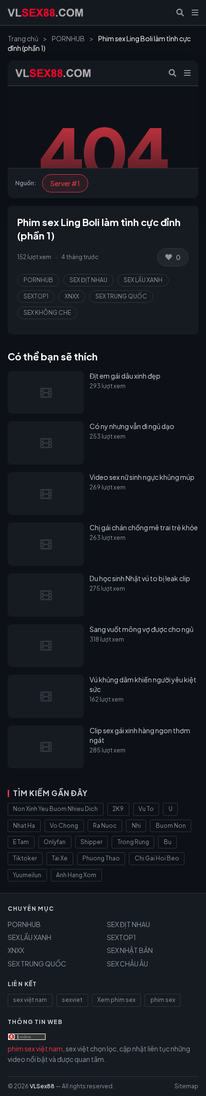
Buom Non (171, 825)
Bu (168, 842)
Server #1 (65, 183)
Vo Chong (64, 825)
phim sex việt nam (35, 1048)
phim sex (162, 999)
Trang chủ (23, 38)
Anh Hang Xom (76, 875)
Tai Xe (60, 858)
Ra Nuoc (105, 825)
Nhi (136, 825)
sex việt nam (30, 999)
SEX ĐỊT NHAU (88, 280)
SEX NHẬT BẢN (130, 950)
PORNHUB (68, 38)
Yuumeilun (27, 875)
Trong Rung (133, 842)
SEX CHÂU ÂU (127, 963)
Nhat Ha (24, 825)
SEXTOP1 (35, 296)
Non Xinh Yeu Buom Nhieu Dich (55, 808)
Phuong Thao (101, 858)
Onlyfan (55, 842)
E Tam (21, 842)
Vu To (146, 808)
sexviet (72, 999)
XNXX (72, 296)
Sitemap (186, 1086)
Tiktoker (25, 858)
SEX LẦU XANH (143, 280)
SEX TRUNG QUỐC (121, 296)
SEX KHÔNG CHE (47, 312)
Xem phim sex (116, 999)
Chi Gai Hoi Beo (157, 858)
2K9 (118, 808)
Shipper (91, 842)
